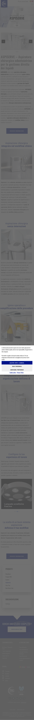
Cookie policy (13, 373)
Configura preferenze (17, 370)
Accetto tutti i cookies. (17, 363)
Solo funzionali (17, 366)
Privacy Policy (20, 373)
